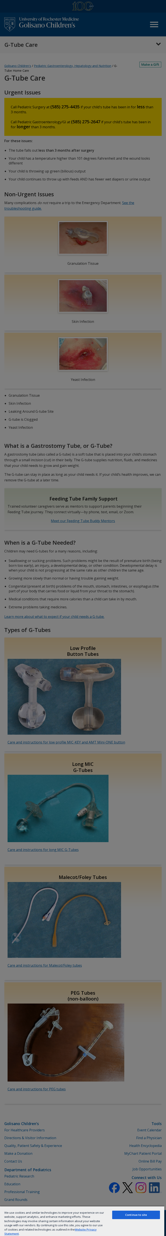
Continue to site (136, 1215)
